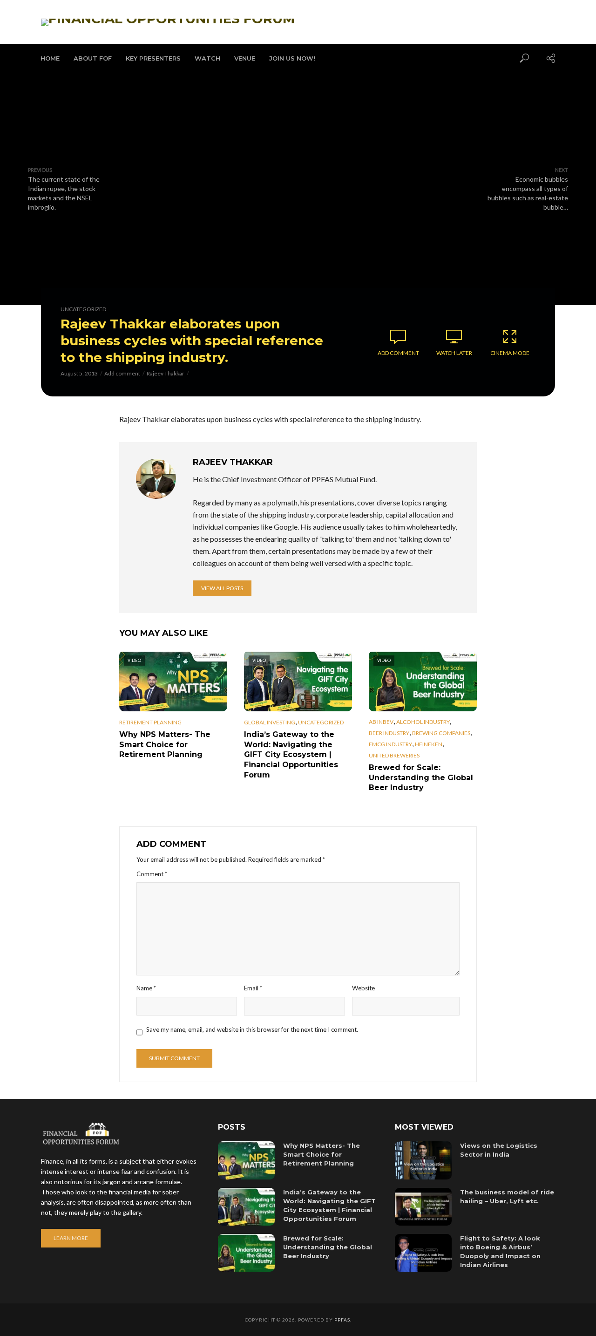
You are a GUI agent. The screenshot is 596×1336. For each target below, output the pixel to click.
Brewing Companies (441, 732)
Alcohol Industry (423, 721)
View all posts (222, 588)
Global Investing (269, 722)
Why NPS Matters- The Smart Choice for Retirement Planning (164, 744)
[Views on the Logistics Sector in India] (423, 1160)
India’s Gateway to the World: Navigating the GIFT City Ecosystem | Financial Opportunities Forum (291, 754)
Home (50, 58)
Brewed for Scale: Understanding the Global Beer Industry (421, 777)
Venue (244, 58)
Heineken (428, 744)
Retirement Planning (150, 722)
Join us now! (292, 58)
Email (253, 988)
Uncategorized (83, 309)
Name (146, 988)
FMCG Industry (390, 744)
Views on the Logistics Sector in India (498, 1150)
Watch (207, 58)
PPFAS (342, 1319)
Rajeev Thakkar (165, 373)
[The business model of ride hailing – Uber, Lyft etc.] (423, 1207)
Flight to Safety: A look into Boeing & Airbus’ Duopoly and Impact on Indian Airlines (500, 1251)
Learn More (71, 1237)
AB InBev (381, 721)
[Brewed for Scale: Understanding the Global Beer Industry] (246, 1253)
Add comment (122, 373)
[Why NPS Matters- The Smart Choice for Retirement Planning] (246, 1160)
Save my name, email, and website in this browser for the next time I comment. (252, 1029)
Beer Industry (389, 732)
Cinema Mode (509, 352)
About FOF (93, 58)
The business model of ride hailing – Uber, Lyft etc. (507, 1196)
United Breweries (394, 755)
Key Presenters (153, 58)
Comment (151, 874)
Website (363, 988)
